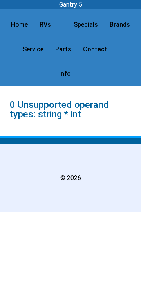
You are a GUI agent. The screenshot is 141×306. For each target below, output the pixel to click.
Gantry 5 (70, 4)
